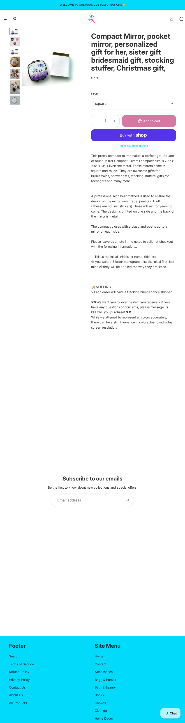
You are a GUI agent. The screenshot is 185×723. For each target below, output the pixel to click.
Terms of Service (21, 664)
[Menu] (5, 19)
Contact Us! (17, 687)
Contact (100, 664)
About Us (16, 695)
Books (99, 695)
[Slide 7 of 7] (15, 100)
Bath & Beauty (105, 687)
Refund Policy (19, 672)
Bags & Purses (105, 680)
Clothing (101, 711)
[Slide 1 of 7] (15, 31)
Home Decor (104, 718)
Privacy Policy (19, 680)
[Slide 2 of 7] (15, 41)
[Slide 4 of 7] (15, 62)
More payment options (134, 145)
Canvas (100, 703)
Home (99, 656)
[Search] (15, 19)
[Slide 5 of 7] (15, 74)
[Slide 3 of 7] (15, 51)
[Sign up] (127, 500)
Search (14, 656)
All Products (18, 703)
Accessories (104, 672)
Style (95, 94)
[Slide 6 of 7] (15, 87)
